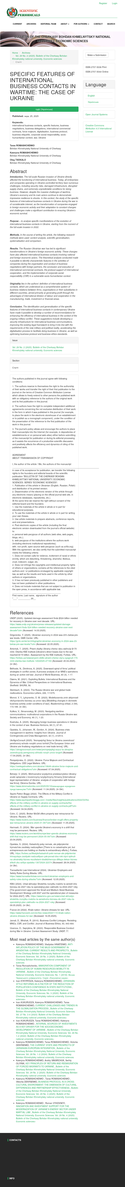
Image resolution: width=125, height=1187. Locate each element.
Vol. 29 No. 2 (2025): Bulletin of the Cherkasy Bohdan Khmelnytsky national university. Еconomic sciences (39, 57)
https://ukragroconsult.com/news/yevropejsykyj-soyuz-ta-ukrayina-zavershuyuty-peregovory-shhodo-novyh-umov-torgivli (41, 751)
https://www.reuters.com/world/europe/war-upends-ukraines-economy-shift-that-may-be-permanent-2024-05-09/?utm (44, 835)
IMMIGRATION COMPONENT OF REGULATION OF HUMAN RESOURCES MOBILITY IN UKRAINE (43, 968)
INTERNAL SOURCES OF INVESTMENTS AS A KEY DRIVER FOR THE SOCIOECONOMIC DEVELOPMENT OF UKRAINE (46, 1026)
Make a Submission (97, 54)
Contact (98, 24)
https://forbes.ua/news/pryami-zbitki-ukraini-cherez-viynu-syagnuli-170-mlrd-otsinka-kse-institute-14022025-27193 (44, 659)
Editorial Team (48, 24)
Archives (31, 24)
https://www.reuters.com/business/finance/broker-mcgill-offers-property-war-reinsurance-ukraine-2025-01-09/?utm (44, 821)
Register (103, 3)
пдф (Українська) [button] (44, 109)
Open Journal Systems (96, 114)
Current (17, 24)
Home (15, 52)
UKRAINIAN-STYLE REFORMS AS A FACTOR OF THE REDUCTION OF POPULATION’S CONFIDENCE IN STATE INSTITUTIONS (45, 984)
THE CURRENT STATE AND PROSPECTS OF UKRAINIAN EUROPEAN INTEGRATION (45, 1046)
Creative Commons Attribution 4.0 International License (99, 128)
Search (111, 24)
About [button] (64, 24)
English (91, 95)
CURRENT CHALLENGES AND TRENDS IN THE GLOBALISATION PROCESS (47, 1007)
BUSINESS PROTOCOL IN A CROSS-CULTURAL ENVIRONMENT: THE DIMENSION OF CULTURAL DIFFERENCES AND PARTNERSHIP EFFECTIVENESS (46, 1084)
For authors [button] (81, 24)
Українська (93, 101)
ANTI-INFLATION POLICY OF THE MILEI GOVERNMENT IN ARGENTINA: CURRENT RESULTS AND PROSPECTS (44, 947)
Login (114, 3)
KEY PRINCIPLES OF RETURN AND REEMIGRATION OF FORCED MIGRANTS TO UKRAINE (47, 1065)
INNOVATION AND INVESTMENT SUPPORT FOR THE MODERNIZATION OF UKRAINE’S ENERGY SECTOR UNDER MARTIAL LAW (46, 1109)
